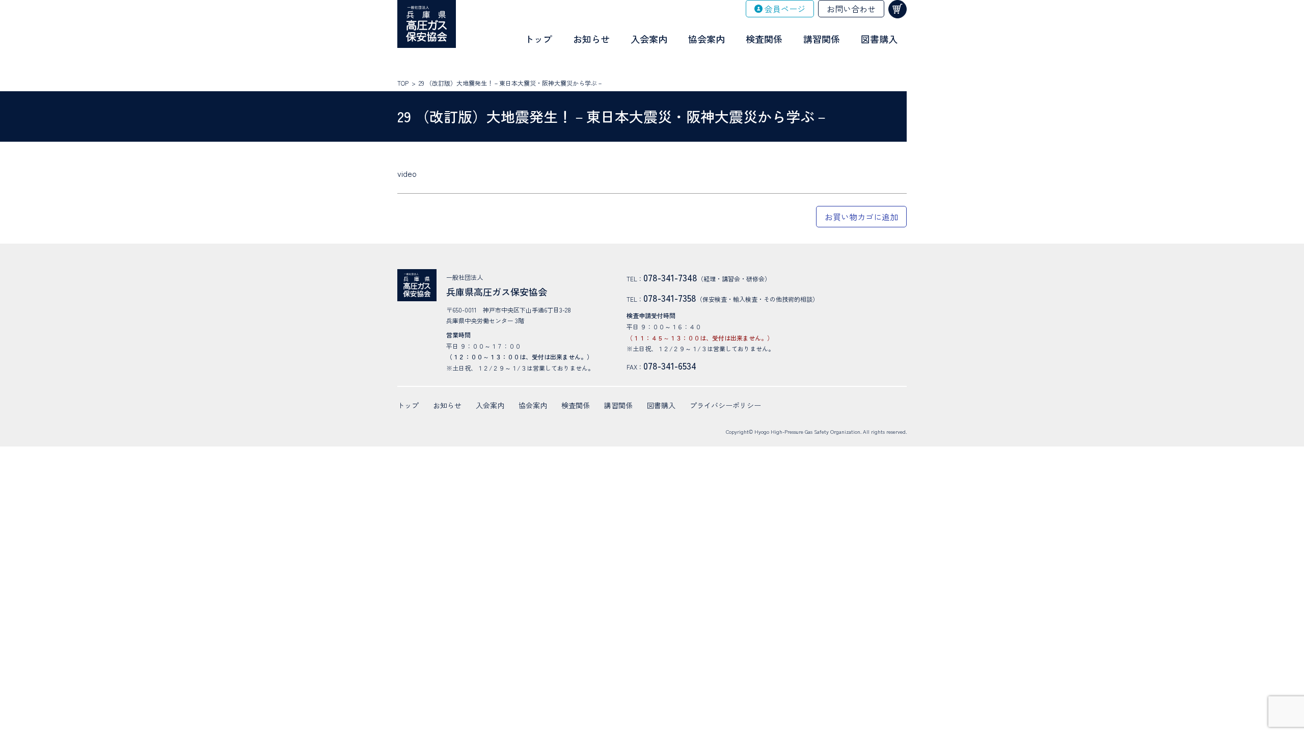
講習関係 (821, 38)
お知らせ (591, 38)
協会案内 (706, 38)
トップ (538, 38)
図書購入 (879, 38)
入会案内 (649, 38)
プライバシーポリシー (725, 405)
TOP (403, 82)
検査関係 (764, 38)
